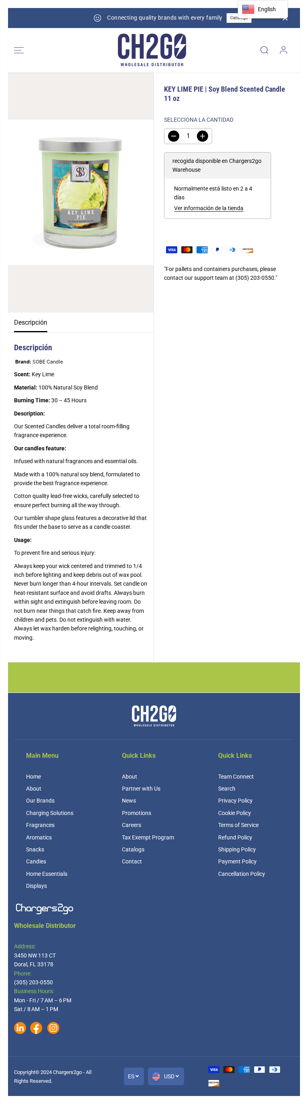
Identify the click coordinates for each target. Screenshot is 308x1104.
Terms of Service (238, 825)
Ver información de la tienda (208, 208)
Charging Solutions (49, 813)
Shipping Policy (237, 849)
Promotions (136, 813)
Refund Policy (235, 837)
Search (226, 788)
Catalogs (214, 17)
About (33, 788)
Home (33, 776)
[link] (154, 909)
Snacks (35, 849)
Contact (132, 861)
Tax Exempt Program (148, 837)
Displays (36, 886)
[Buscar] (264, 50)
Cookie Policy (234, 813)
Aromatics (39, 837)
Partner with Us (141, 788)
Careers (131, 825)
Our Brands (40, 800)
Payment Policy (237, 861)
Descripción (30, 322)
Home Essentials (46, 874)
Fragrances (40, 825)
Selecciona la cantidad (198, 119)
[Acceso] (283, 50)
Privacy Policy (235, 800)
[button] (19, 50)
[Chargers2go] (152, 50)
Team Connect (236, 776)
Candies (36, 861)
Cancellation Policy (241, 874)
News (129, 800)
